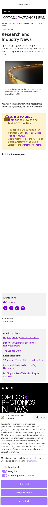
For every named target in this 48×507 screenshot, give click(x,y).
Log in (12, 116)
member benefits (32, 144)
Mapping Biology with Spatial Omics (21, 337)
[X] (5, 308)
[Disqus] (24, 190)
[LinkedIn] (17, 308)
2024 (11, 23)
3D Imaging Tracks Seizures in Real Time (23, 360)
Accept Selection (24, 492)
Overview (41, 417)
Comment (10, 302)
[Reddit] (23, 308)
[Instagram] (11, 387)
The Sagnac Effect (12, 350)
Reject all (24, 484)
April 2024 (18, 23)
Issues (4, 23)
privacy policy (31, 461)
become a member (20, 118)
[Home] (18, 404)
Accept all (24, 501)
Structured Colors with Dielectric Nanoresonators (19, 344)
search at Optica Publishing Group (24, 134)
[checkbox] (10, 467)
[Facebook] (11, 308)
